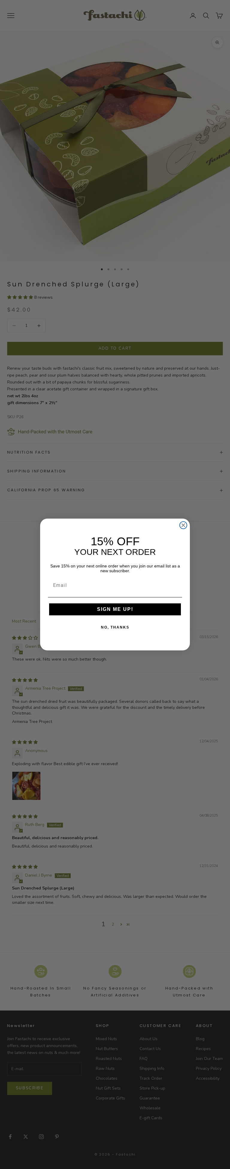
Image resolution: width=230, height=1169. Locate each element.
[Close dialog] (183, 525)
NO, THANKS (115, 627)
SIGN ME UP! (115, 609)
